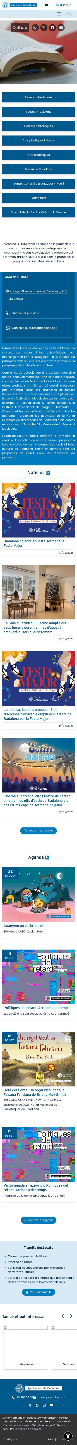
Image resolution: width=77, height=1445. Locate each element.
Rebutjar (53, 1439)
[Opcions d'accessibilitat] (68, 1436)
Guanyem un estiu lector (23, 925)
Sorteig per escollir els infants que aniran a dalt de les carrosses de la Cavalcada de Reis (41, 1280)
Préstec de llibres (20, 1262)
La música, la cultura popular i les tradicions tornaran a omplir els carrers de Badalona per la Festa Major (37, 714)
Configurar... (11, 1439)
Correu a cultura (23, 328)
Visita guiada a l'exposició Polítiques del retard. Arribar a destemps (36, 1187)
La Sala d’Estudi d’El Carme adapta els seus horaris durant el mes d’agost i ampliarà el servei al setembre (35, 627)
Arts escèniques (38, 155)
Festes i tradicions (38, 112)
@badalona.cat (46, 328)
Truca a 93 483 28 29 (25, 313)
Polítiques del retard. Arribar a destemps (36, 1008)
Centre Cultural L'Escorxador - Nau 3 (38, 184)
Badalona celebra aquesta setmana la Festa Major (34, 543)
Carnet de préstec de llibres (28, 1256)
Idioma (62, 5)
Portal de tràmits (42, 1292)
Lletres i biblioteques (38, 126)
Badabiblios (38, 198)
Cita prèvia (25, 1364)
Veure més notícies (40, 830)
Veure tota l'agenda (40, 1220)
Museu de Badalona (38, 169)
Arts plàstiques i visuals (39, 140)
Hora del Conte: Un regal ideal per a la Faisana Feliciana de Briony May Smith (35, 1092)
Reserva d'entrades (38, 97)
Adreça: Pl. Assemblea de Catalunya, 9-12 (38, 291)
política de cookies (29, 1429)
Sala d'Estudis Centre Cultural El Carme (38, 212)
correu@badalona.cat (51, 1397)
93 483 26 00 (24, 1397)
